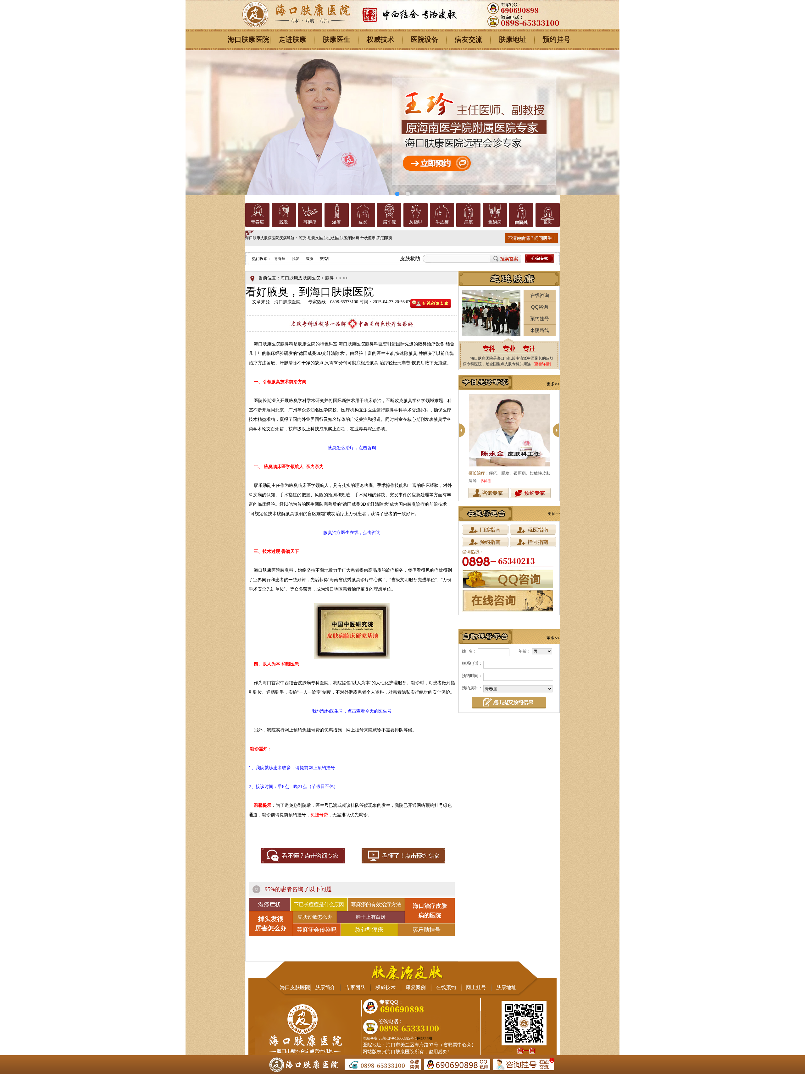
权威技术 (380, 39)
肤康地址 (512, 39)
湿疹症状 (269, 904)
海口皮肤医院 (295, 987)
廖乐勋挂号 (426, 930)
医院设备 (424, 39)
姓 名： (469, 651)
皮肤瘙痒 (343, 238)
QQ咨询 (539, 307)
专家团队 (355, 987)
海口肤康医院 (248, 39)
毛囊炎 (313, 238)
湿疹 (336, 222)
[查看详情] (542, 364)
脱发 (283, 222)
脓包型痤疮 (369, 930)
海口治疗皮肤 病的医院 (430, 910)
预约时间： (472, 675)
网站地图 (424, 1038)
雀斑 (547, 222)
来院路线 (539, 330)
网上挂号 (476, 987)
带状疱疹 (367, 238)
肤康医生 (336, 39)
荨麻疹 (310, 222)
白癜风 (521, 222)
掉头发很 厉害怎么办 (270, 923)
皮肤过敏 (327, 238)
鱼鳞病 (495, 222)
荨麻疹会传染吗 (316, 930)
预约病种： (472, 688)
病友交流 (468, 39)
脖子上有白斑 (371, 917)
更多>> (553, 384)
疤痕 (468, 222)
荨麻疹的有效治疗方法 (376, 904)
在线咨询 (539, 295)
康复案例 (416, 987)
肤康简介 (325, 987)
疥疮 (380, 238)
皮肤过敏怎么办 (314, 917)
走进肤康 (292, 39)
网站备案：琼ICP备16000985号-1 (390, 1038)
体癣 (355, 238)
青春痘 (257, 222)
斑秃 (303, 238)
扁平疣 (389, 222)
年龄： (525, 651)
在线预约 (446, 987)
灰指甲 (415, 222)
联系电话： (472, 663)
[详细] (510, 480)
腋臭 (388, 238)
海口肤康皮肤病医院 (300, 278)
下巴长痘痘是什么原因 (319, 904)
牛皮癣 (442, 222)
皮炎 (362, 222)
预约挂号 (556, 39)
